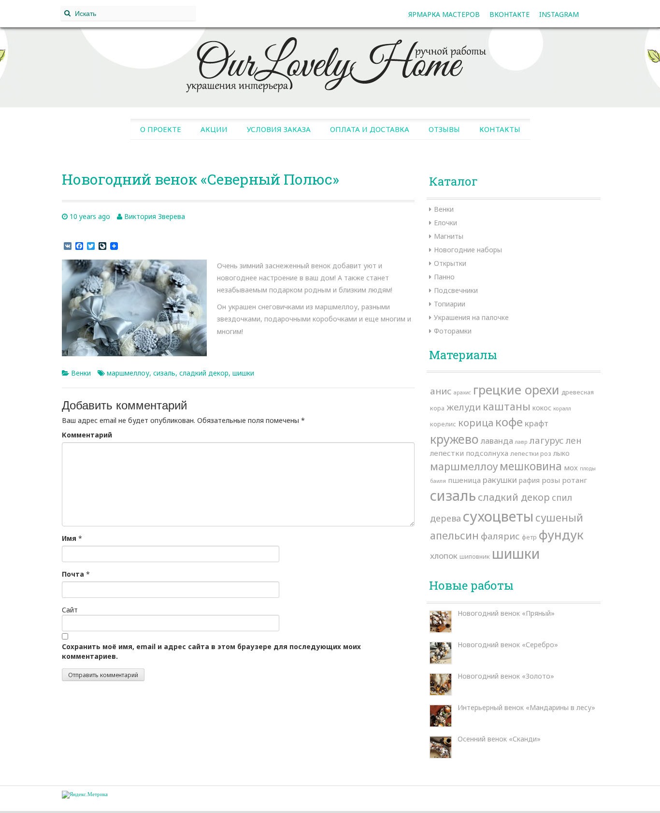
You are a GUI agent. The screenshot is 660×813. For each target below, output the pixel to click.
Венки (81, 372)
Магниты (448, 236)
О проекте (160, 129)
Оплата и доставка (369, 129)
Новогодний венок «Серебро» (508, 644)
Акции (214, 129)
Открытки (450, 263)
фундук (561, 534)
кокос (541, 407)
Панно (444, 276)
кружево (454, 439)
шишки (243, 372)
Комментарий (87, 434)
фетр (529, 537)
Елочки (445, 222)
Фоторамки (453, 330)
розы (551, 480)
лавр (521, 441)
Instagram (559, 14)
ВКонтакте (509, 14)
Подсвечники (456, 290)
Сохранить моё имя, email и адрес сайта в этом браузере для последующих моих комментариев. (211, 651)
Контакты (499, 129)
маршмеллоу (128, 372)
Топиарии (449, 303)
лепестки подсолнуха (469, 453)
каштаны (507, 406)
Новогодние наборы (468, 249)
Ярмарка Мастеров (444, 14)
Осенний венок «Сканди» (499, 738)
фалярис (500, 536)
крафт (536, 423)
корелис (443, 424)
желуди (463, 407)
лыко (561, 453)
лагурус (547, 440)
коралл (562, 408)
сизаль (164, 372)
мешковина (531, 466)
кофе (509, 422)
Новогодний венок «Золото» (506, 676)
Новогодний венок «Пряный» (506, 613)
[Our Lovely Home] (330, 61)
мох (571, 467)
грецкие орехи (516, 389)
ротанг (574, 480)
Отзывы (444, 129)
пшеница (464, 480)
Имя (69, 538)
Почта (73, 574)
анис (441, 391)
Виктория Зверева (154, 216)
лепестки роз (530, 453)
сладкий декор (204, 372)
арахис (462, 392)
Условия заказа (279, 129)
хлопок (444, 555)
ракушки (500, 479)
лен (574, 440)
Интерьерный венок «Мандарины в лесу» (526, 707)
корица (475, 422)
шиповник (474, 556)
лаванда (497, 440)
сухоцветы (498, 516)
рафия (529, 480)
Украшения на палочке (471, 317)
